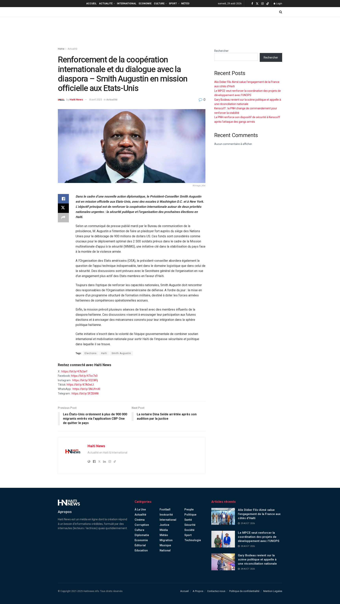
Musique (165, 545)
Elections (91, 353)
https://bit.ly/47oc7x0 (84, 375)
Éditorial (140, 545)
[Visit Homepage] (69, 30)
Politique (190, 514)
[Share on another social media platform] (63, 217)
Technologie (192, 540)
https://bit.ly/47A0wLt (80, 384)
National (165, 550)
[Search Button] (280, 12)
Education (141, 550)
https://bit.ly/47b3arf (74, 371)
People (189, 509)
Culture (159, 3)
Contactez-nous (216, 591)
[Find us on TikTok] (267, 3)
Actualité (106, 3)
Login (279, 3)
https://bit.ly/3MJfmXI (86, 389)
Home (61, 48)
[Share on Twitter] (63, 208)
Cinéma (140, 519)
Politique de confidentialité (244, 591)
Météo (185, 3)
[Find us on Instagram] (262, 3)
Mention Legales (272, 591)
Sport (173, 3)
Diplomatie (142, 535)
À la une (140, 509)
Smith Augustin (121, 353)
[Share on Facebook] (63, 198)
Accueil (91, 3)
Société (189, 530)
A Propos (198, 591)
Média (164, 530)
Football (165, 509)
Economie (145, 3)
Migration (166, 540)
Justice (164, 524)
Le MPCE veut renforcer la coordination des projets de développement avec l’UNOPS (258, 537)
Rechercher (221, 50)
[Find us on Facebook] (252, 3)
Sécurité (189, 524)
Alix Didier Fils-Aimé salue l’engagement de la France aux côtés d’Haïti (259, 514)
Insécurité (166, 514)
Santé (188, 519)
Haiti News (76, 99)
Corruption (142, 524)
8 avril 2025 (95, 99)
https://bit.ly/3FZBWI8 (85, 393)
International (126, 3)
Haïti (104, 353)
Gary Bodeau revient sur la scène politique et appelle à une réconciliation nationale (257, 559)
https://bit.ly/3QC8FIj (85, 380)
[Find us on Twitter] (257, 3)
